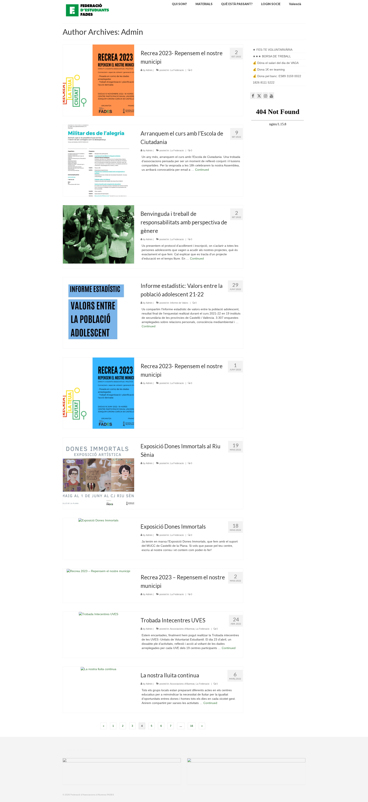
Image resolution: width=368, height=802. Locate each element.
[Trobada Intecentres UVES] (98, 614)
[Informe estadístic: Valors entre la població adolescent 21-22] (98, 312)
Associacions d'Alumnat (182, 628)
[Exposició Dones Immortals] (98, 520)
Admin (149, 70)
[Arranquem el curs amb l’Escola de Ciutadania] (98, 160)
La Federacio (177, 70)
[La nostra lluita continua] (98, 669)
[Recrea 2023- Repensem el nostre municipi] (98, 80)
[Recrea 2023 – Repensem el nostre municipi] (98, 571)
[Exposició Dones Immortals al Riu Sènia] (98, 473)
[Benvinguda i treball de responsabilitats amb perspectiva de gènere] (98, 234)
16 (191, 725)
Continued (202, 169)
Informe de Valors (179, 302)
